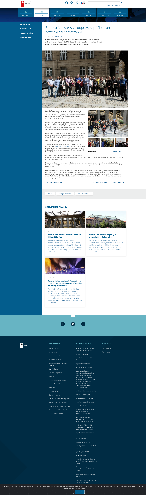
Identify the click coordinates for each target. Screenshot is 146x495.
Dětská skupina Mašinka (56, 413)
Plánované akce (25, 29)
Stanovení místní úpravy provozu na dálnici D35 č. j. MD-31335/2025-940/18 (86, 469)
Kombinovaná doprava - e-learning (86, 391)
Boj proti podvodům (55, 395)
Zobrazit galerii (118, 151)
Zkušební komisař (81, 455)
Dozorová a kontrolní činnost (57, 380)
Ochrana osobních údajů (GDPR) (58, 410)
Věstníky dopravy (81, 438)
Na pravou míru (25, 37)
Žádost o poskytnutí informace (58, 402)
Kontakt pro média (26, 33)
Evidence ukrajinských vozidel (84, 398)
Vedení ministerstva (55, 356)
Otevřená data (53, 369)
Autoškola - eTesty (81, 406)
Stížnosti (51, 376)
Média (41, 15)
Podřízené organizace (55, 373)
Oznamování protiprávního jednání (59, 399)
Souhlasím (80, 492)
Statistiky (73, 15)
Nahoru (73, 316)
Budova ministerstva (55, 360)
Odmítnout (69, 492)
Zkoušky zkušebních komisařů (84, 367)
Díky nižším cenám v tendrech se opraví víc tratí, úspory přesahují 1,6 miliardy (86, 461)
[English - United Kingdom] (83, 3)
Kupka (50, 194)
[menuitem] (26, 12)
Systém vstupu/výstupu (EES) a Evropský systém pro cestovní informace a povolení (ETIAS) (84, 419)
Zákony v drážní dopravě (83, 442)
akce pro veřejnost (65, 194)
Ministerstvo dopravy (27, 4)
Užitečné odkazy (104, 15)
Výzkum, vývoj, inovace (82, 452)
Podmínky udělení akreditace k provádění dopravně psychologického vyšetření (85, 411)
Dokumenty (57, 15)
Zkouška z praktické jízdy (83, 395)
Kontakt (120, 15)
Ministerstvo (26, 15)
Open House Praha (84, 194)
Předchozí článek (101, 182)
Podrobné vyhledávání (113, 5)
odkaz (117, 486)
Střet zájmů (52, 388)
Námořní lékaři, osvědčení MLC (85, 402)
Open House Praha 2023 (62, 146)
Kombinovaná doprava (82, 354)
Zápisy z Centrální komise (56, 384)
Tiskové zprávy (25, 24)
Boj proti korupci (54, 391)
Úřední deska (53, 352)
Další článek (117, 182)
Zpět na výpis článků (57, 182)
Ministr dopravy (53, 348)
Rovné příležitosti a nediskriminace (59, 406)
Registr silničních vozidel (83, 364)
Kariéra (88, 15)
